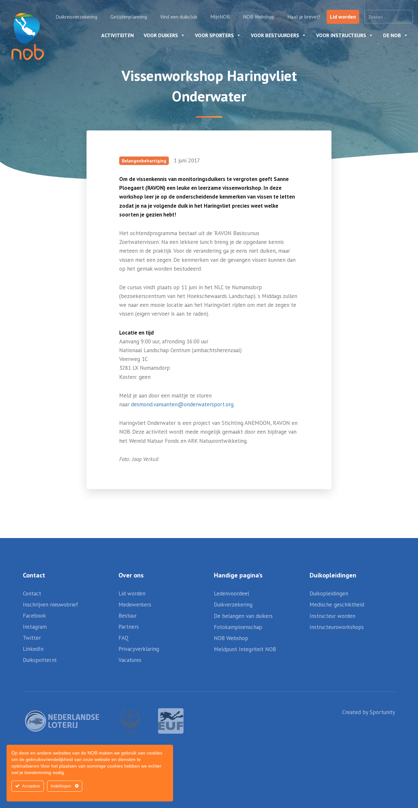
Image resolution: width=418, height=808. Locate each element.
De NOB (392, 35)
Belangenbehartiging (144, 161)
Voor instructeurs (341, 35)
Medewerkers (135, 604)
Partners (129, 626)
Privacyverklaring (139, 648)
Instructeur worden (332, 616)
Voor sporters (214, 35)
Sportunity (382, 712)
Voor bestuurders (275, 35)
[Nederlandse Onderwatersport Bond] (27, 36)
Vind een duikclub (178, 16)
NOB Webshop (258, 16)
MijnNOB (220, 16)
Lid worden (343, 16)
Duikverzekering (233, 604)
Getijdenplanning (128, 16)
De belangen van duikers (243, 616)
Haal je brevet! (303, 16)
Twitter (32, 637)
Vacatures (130, 660)
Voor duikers (161, 35)
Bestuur (128, 615)
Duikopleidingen (329, 593)
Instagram (35, 626)
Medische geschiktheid (337, 604)
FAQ (124, 637)
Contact (32, 593)
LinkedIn (33, 648)
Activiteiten (117, 35)
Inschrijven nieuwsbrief (50, 604)
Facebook (34, 615)
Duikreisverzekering (76, 16)
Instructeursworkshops (337, 627)
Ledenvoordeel (231, 593)
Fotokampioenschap (238, 627)
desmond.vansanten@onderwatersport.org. (182, 404)
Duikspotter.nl (39, 660)
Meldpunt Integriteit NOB (245, 649)
